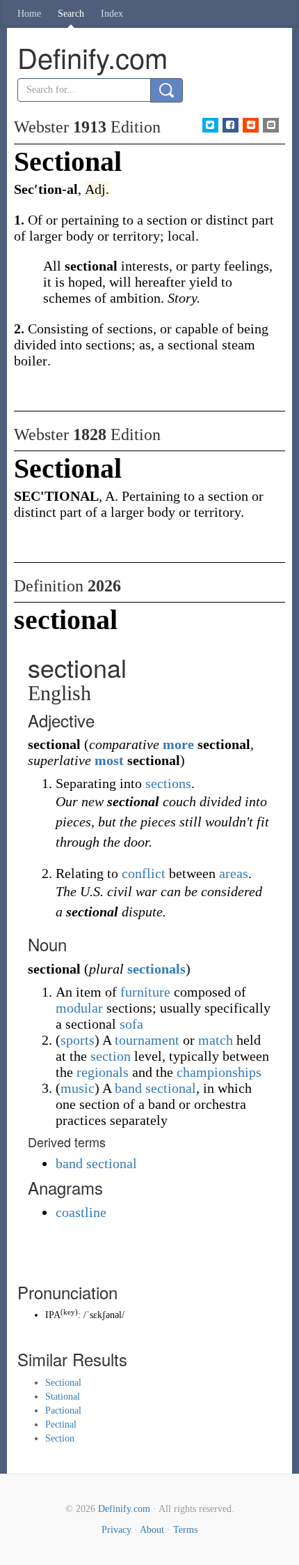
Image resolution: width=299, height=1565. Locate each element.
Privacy (116, 1530)
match (215, 1040)
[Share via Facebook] (230, 125)
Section (59, 1438)
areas (233, 873)
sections (168, 783)
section (110, 1056)
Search (71, 13)
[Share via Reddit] (250, 125)
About (152, 1530)
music (77, 1088)
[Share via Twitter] (210, 125)
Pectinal (60, 1424)
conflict (143, 873)
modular (79, 1007)
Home (29, 13)
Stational (62, 1396)
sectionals (156, 968)
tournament (147, 1040)
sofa (131, 1023)
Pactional (63, 1410)
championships (219, 1072)
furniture (145, 991)
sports (77, 1040)
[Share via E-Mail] (271, 125)
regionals (102, 1072)
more (178, 744)
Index (112, 13)
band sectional (155, 1088)
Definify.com (124, 1509)
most (109, 760)
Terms (185, 1530)
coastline (81, 1212)
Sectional (63, 1382)
